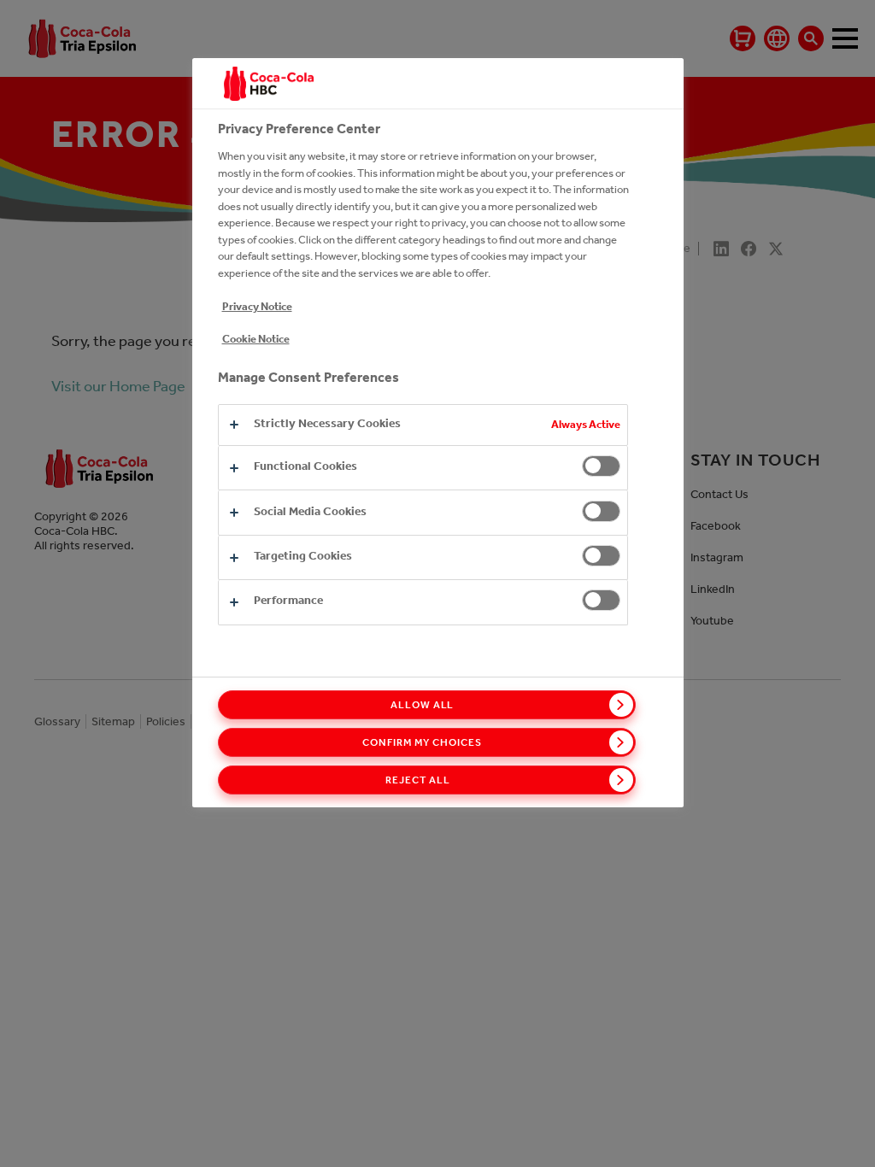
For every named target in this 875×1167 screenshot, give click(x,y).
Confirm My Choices (421, 742)
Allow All (423, 705)
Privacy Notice (257, 306)
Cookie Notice (256, 338)
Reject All (417, 780)
